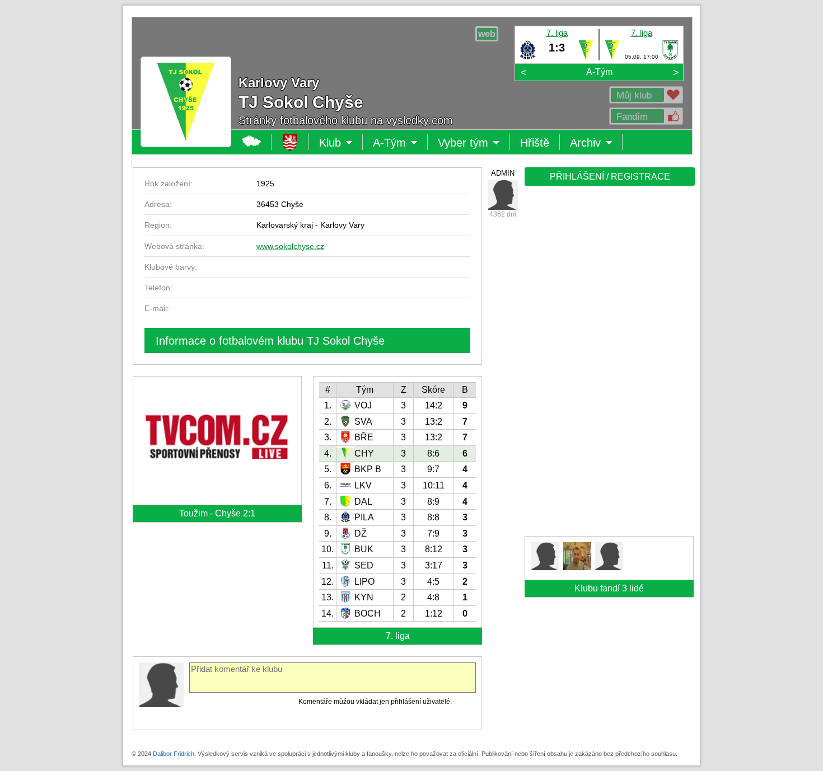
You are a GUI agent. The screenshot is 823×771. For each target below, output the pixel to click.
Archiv (596, 143)
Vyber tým (463, 143)
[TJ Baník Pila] (527, 58)
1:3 (557, 47)
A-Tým (599, 72)
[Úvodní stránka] (290, 142)
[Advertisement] (609, 365)
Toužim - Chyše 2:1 (217, 513)
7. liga (557, 32)
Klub (341, 143)
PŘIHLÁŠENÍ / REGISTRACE (610, 176)
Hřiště (534, 143)
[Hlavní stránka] (252, 142)
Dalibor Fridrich (173, 753)
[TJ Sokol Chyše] (586, 58)
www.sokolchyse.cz (290, 246)
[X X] (503, 195)
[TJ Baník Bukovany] (670, 58)
